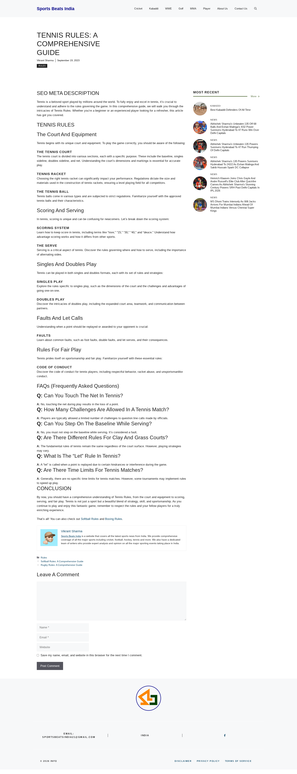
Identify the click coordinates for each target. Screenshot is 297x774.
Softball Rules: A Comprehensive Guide (62, 561)
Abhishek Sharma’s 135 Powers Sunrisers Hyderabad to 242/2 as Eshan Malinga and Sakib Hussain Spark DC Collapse (234, 164)
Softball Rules (90, 519)
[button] (255, 8)
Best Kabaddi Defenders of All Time (230, 109)
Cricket (138, 8)
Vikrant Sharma (45, 60)
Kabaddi (153, 8)
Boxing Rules (113, 519)
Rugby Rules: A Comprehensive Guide (61, 565)
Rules (42, 66)
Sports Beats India (55, 8)
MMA (193, 8)
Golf (181, 8)
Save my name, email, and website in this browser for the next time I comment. (91, 655)
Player (206, 8)
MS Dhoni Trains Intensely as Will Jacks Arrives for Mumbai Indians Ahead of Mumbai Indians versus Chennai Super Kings (233, 206)
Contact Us (241, 8)
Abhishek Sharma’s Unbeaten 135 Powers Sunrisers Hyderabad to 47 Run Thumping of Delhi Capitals (234, 147)
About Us (222, 8)
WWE (168, 8)
